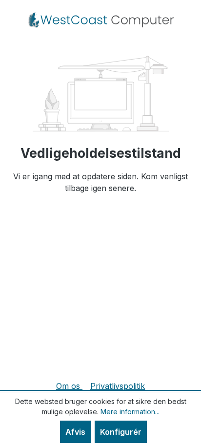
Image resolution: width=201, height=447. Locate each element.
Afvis (75, 432)
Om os (69, 386)
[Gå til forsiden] (100, 20)
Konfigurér (120, 432)
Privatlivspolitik (117, 386)
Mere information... (130, 411)
